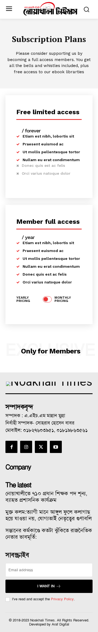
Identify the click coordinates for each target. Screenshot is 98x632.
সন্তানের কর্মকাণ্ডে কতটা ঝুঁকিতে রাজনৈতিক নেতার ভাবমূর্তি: (48, 533)
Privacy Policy (62, 599)
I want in (45, 586)
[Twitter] (41, 447)
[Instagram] (26, 447)
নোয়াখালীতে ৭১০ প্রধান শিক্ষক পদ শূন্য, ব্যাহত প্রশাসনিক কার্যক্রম (46, 496)
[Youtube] (56, 447)
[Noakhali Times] (50, 9)
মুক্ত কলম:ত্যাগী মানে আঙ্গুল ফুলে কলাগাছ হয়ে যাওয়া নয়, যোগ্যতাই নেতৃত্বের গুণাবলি (48, 515)
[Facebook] (11, 447)
